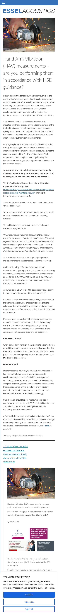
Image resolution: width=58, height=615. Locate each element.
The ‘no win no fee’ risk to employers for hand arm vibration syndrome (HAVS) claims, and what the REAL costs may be (15, 454)
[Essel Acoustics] (29, 12)
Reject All (29, 609)
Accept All (29, 594)
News (25, 435)
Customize (29, 602)
